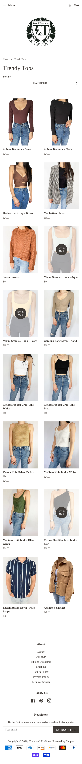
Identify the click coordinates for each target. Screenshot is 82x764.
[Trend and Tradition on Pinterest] (41, 701)
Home (5, 59)
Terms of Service (41, 682)
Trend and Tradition (40, 741)
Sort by (7, 76)
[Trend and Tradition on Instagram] (49, 701)
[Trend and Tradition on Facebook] (33, 701)
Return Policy (41, 671)
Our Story (41, 656)
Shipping (41, 666)
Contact (41, 651)
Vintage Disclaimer (41, 661)
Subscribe (66, 729)
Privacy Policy (41, 676)
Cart (76, 5)
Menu (11, 5)
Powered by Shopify (63, 741)
